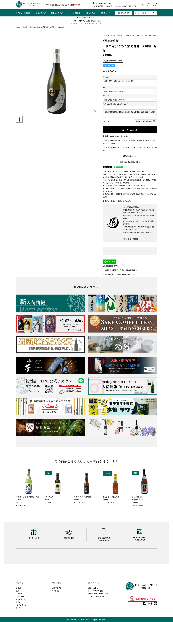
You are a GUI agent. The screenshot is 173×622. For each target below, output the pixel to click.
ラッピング (106, 77)
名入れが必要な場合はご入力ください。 (116, 104)
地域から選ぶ (90, 13)
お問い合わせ (93, 588)
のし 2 (106, 96)
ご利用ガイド (105, 13)
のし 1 (106, 88)
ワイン (18, 602)
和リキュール (20, 599)
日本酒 (25, 27)
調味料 (18, 607)
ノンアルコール (21, 605)
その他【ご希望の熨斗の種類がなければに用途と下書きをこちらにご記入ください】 (129, 112)
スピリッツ (20, 593)
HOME (18, 27)
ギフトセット (56, 591)
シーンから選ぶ (74, 13)
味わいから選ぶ (57, 13)
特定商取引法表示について (98, 593)
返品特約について (130, 156)
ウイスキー (20, 596)
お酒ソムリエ (56, 588)
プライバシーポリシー (96, 596)
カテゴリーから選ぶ (23, 13)
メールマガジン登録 (95, 591)
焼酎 (17, 591)
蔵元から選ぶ (41, 13)
